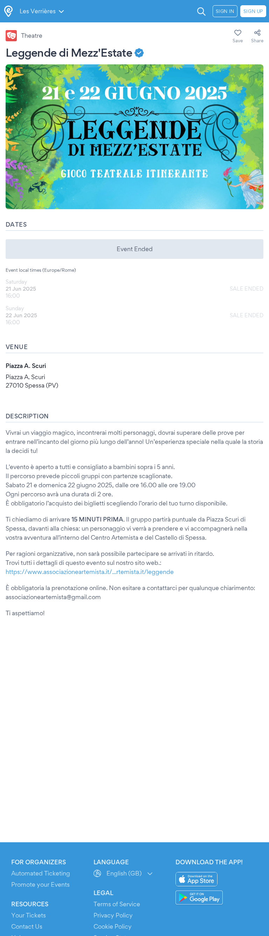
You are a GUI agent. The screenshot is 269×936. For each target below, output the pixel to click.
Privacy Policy (113, 915)
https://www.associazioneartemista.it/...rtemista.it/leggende (90, 571)
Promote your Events (40, 884)
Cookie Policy (113, 926)
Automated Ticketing (40, 873)
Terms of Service (117, 904)
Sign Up (253, 11)
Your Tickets (28, 915)
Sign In (225, 11)
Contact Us (26, 926)
